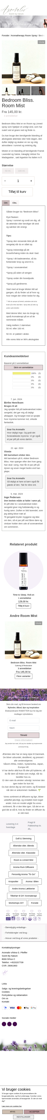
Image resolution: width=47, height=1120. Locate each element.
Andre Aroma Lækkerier (23, 888)
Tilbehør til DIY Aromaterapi (23, 896)
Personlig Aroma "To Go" (23, 874)
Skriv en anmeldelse (23, 367)
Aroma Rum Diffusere (23, 867)
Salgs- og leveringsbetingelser (16, 988)
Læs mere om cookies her (12, 1106)
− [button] (5, 181)
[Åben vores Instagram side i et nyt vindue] (15, 1024)
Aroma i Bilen (32, 881)
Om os (5, 998)
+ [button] (31, 181)
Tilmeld (23, 735)
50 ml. (8, 171)
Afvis (12, 1112)
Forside (5, 35)
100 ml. (21, 171)
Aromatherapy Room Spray (24, 35)
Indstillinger (23, 1117)
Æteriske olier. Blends (23, 845)
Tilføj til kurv (23, 606)
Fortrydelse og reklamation (14, 995)
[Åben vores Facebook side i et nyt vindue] (4, 1024)
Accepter (34, 1112)
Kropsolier (13, 881)
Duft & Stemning (23, 838)
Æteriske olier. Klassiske (23, 853)
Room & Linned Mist (23, 860)
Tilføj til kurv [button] (17, 192)
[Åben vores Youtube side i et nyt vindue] (9, 1024)
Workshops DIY (16, 903)
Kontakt (5, 1002)
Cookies (6, 992)
